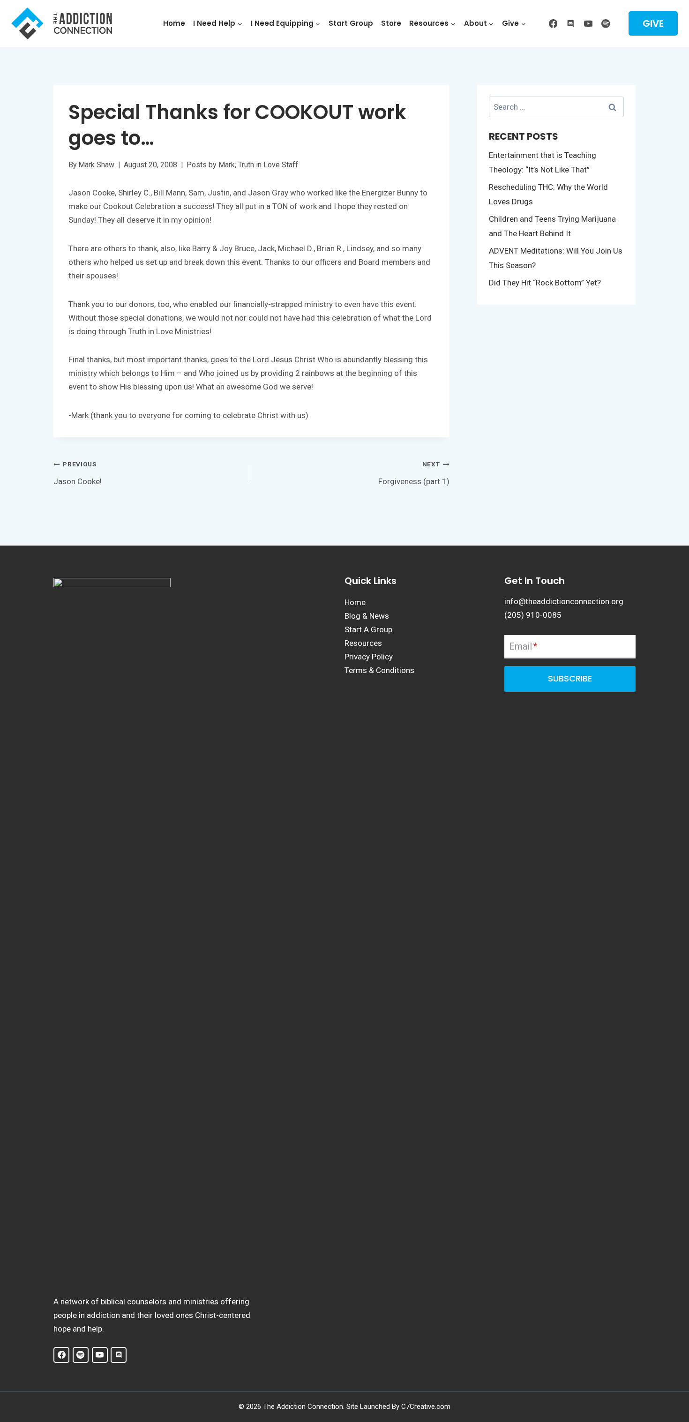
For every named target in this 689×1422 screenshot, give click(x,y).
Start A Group (368, 629)
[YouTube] (588, 23)
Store (391, 23)
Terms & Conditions (379, 670)
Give (653, 23)
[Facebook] (553, 23)
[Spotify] (605, 23)
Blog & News (366, 616)
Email (523, 646)
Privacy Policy (368, 656)
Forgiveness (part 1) (413, 473)
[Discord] (570, 23)
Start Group (351, 23)
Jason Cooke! (77, 473)
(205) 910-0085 (533, 615)
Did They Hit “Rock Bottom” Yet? (545, 282)
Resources (363, 643)
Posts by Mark (211, 164)
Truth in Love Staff (268, 164)
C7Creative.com (425, 1406)
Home (174, 23)
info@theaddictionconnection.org (563, 601)
